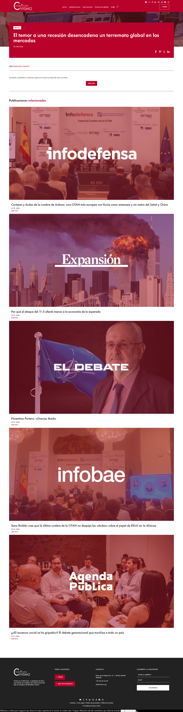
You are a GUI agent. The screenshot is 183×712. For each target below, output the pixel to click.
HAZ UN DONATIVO (65, 684)
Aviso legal (80, 703)
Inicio (64, 7)
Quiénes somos (74, 7)
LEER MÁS (91, 83)
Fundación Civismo (21, 66)
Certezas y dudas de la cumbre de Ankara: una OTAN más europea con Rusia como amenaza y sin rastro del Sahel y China (89, 205)
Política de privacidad (93, 703)
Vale (122, 711)
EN (112, 7)
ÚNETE (164, 7)
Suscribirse (153, 688)
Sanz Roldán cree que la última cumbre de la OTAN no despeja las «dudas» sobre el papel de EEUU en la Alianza (83, 526)
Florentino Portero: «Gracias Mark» (33, 419)
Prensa (17, 28)
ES (114, 7)
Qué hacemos (88, 7)
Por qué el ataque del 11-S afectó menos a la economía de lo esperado (56, 312)
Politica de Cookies (130, 711)
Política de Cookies (107, 703)
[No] (137, 711)
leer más (14, 211)
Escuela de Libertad (102, 7)
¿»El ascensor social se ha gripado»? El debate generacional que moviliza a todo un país (67, 633)
